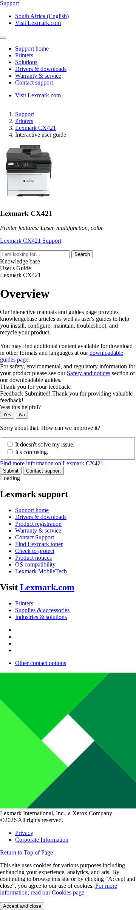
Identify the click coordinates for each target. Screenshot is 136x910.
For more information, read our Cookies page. (58, 889)
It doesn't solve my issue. (44, 444)
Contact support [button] (34, 82)
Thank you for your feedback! (36, 386)
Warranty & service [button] (38, 75)
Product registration (38, 523)
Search (82, 254)
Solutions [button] (26, 62)
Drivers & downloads (40, 517)
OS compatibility (35, 564)
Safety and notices (88, 373)
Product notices (33, 557)
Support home (32, 510)
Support (24, 114)
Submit (11, 471)
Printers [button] (24, 55)
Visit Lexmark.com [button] (38, 23)
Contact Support (34, 537)
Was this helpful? (20, 407)
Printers (24, 121)
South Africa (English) (42, 16)
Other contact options (40, 663)
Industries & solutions (41, 617)
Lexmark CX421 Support (30, 240)
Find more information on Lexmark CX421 (52, 463)
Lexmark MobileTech (41, 571)
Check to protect (34, 551)
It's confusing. (31, 452)
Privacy (24, 833)
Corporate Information (41, 839)
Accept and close (22, 906)
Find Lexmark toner (39, 544)
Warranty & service (38, 530)
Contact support (43, 471)
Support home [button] (32, 48)
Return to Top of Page (26, 852)
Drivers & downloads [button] (40, 69)
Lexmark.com (47, 587)
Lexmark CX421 (35, 128)
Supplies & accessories (42, 610)
